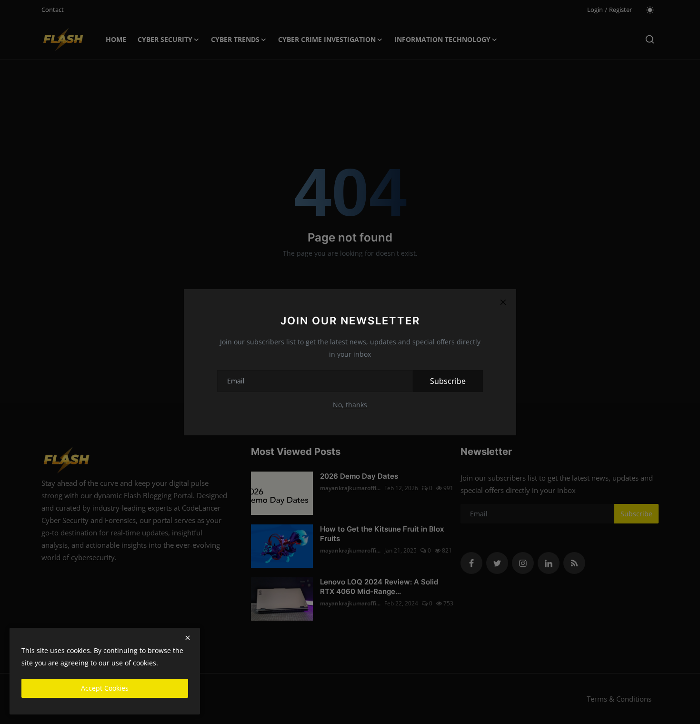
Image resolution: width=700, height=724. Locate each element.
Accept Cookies (105, 688)
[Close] (503, 302)
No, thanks (350, 404)
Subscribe (448, 381)
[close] (187, 638)
